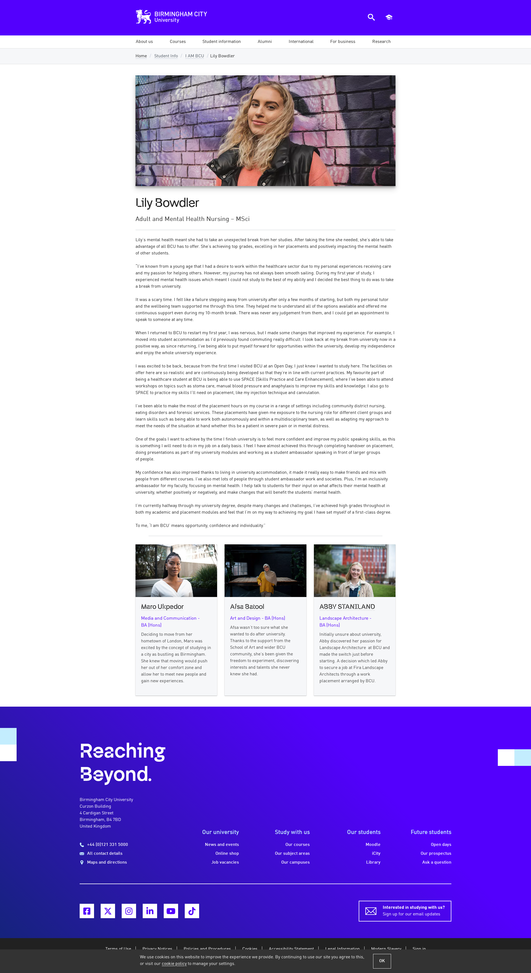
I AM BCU (194, 56)
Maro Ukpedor (162, 607)
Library (373, 862)
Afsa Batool (247, 607)
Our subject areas (292, 853)
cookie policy (174, 964)
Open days (441, 845)
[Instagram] (129, 911)
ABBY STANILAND (347, 607)
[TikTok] (192, 911)
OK (382, 961)
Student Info (166, 56)
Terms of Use (118, 949)
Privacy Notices (157, 949)
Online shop (227, 853)
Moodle (373, 845)
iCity (376, 853)
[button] (144, 42)
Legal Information (342, 949)
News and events (222, 845)
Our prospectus (436, 853)
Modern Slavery (386, 949)
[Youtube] (171, 911)
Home (141, 56)
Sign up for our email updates (414, 911)
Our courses (297, 845)
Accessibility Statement (291, 949)
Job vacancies (225, 862)
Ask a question (436, 862)
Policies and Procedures (207, 949)
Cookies (249, 949)
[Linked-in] (150, 911)
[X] (108, 911)
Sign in (419, 949)
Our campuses (295, 862)
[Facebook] (87, 911)
